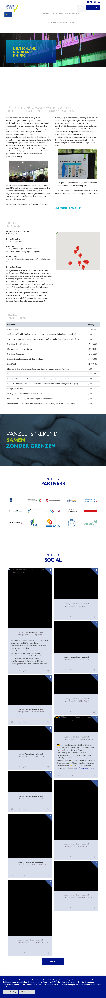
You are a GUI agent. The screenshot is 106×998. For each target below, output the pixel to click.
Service (71, 23)
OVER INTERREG (57, 14)
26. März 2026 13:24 (84, 701)
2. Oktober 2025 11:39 (39, 865)
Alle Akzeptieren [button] (27, 992)
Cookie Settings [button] (10, 992)
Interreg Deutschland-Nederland (30, 632)
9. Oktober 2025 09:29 (85, 846)
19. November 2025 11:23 (40, 799)
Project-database (72, 14)
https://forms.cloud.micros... (84, 768)
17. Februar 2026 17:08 (85, 739)
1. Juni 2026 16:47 (83, 659)
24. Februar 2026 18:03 (39, 712)
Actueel (46, 14)
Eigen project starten (57, 23)
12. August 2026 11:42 (39, 635)
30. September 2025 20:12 (86, 897)
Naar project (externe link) (68, 208)
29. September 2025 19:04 (40, 942)
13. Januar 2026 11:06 (39, 756)
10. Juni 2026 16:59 (84, 606)
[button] (80, 255)
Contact (93, 8)
